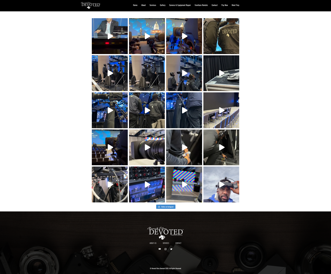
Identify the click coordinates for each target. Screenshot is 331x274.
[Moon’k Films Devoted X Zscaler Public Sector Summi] (110, 36)
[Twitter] (171, 249)
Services (153, 5)
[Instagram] (165, 249)
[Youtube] (160, 249)
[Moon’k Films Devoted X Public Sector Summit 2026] (110, 73)
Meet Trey (235, 5)
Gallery (162, 5)
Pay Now (224, 5)
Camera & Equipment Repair (180, 5)
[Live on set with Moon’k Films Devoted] (221, 184)
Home (135, 5)
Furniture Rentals (201, 5)
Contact (215, 5)
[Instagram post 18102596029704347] (221, 36)
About (143, 5)
